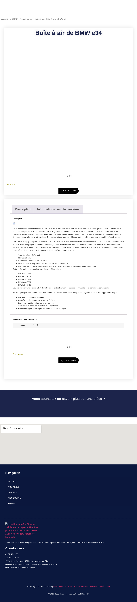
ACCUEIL (12, 481)
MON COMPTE (14, 498)
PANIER (11, 503)
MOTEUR (14, 19)
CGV (108, 586)
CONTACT (12, 492)
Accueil (4, 19)
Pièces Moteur (26, 19)
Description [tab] (23, 209)
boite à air (39, 19)
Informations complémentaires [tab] (58, 209)
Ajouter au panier (68, 191)
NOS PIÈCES (13, 487)
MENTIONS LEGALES (62, 586)
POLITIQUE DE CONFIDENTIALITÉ (89, 586)
